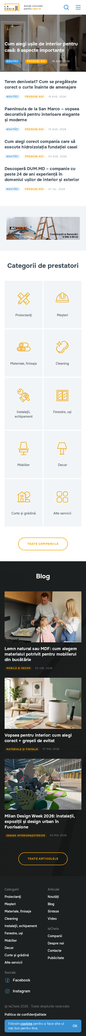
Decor (9, 948)
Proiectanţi (13, 897)
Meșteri (10, 904)
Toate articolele (43, 859)
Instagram (21, 991)
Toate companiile (43, 544)
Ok (75, 1026)
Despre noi (56, 943)
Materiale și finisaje (22, 749)
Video (52, 919)
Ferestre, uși (14, 933)
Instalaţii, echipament (21, 926)
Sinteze (53, 911)
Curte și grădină (17, 955)
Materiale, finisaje (18, 911)
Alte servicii (13, 962)
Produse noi (36, 61)
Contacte (54, 951)
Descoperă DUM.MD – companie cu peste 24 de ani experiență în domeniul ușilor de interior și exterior (42, 174)
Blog (51, 904)
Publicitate (56, 958)
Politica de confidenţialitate (25, 1014)
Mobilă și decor (18, 668)
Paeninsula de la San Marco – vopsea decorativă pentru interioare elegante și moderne (42, 114)
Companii (55, 936)
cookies (26, 1024)
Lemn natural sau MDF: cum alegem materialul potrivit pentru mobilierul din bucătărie (41, 654)
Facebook (21, 980)
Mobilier (11, 940)
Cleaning (11, 919)
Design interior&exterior (25, 835)
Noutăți (12, 61)
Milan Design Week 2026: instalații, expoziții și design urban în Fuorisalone (40, 822)
